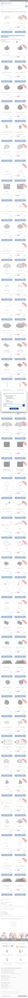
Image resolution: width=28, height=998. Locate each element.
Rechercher (14, 408)
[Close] (25, 392)
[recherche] (24, 405)
